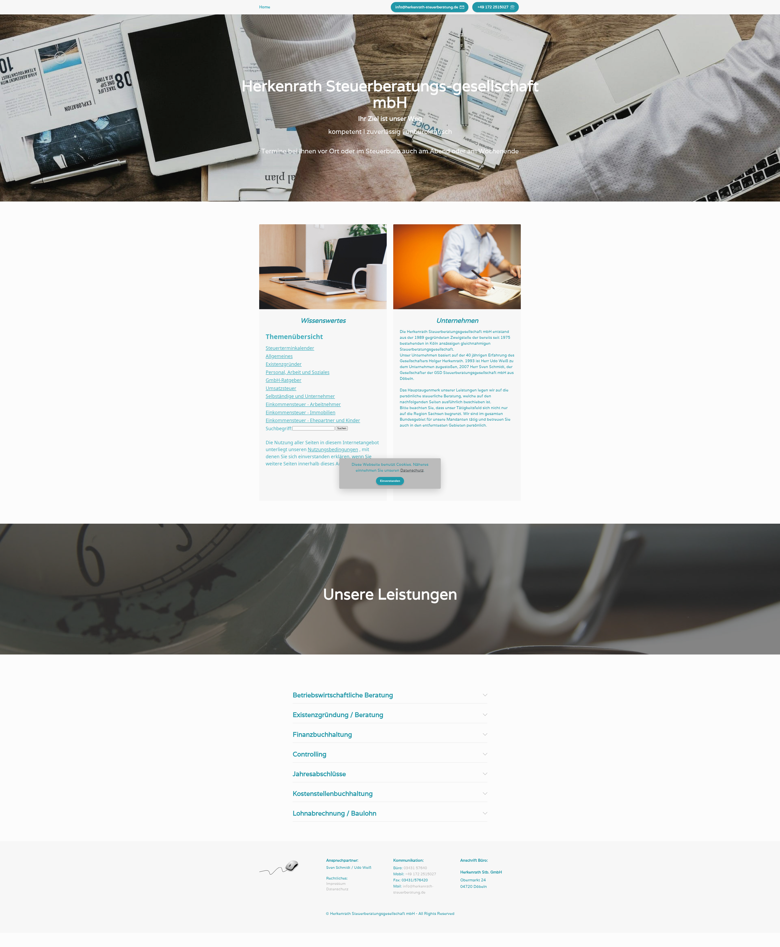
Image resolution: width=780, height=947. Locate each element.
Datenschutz (412, 470)
